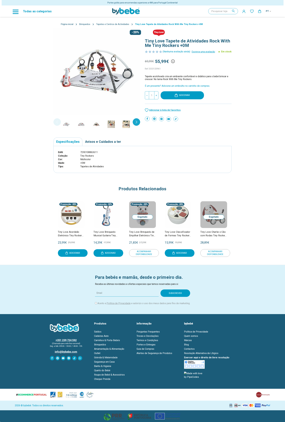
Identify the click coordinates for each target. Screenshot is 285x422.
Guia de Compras (145, 348)
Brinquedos (100, 344)
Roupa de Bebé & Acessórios (109, 374)
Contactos (189, 348)
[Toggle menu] (17, 11)
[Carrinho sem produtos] (259, 11)
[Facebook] (147, 119)
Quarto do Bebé (102, 370)
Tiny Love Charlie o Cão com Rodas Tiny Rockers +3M (213, 234)
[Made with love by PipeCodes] (193, 375)
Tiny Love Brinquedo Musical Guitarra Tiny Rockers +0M (105, 234)
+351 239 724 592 (66, 340)
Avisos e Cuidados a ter (103, 142)
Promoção (65, 204)
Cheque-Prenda (102, 379)
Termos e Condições (147, 340)
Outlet (97, 353)
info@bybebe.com (66, 351)
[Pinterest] (154, 119)
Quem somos (191, 336)
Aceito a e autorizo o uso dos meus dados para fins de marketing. (144, 303)
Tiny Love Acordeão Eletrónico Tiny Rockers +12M (70, 234)
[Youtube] (168, 119)
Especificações (68, 142)
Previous (57, 122)
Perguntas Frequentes (148, 331)
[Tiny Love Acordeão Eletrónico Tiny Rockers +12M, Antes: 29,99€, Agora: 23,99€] (71, 214)
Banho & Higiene (102, 366)
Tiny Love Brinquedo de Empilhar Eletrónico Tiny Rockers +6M (142, 234)
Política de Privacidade (119, 303)
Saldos (97, 331)
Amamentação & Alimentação (109, 348)
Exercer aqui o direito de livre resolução (206, 357)
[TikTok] (176, 119)
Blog (186, 344)
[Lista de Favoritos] (252, 11)
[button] (143, 416)
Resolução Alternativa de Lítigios (201, 353)
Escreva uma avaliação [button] (203, 51)
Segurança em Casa (104, 361)
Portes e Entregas (146, 344)
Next (136, 122)
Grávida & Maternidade (106, 357)
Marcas (188, 340)
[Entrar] (244, 11)
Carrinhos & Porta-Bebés (107, 340)
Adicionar (184, 95)
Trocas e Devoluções (148, 336)
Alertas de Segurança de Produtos (154, 353)
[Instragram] (161, 119)
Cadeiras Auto (101, 336)
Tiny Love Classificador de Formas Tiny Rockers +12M (178, 234)
